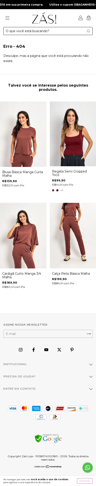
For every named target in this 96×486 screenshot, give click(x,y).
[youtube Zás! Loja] (47, 350)
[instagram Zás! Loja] (21, 350)
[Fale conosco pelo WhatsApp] (88, 468)
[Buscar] (88, 31)
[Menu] (7, 19)
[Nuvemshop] (48, 467)
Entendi (84, 481)
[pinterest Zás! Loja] (72, 350)
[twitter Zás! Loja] (60, 350)
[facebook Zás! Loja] (34, 350)
